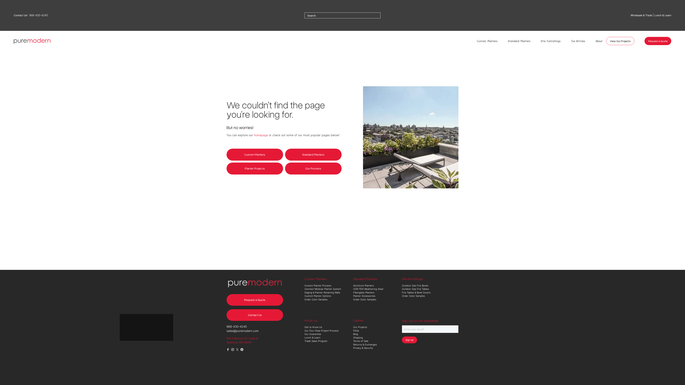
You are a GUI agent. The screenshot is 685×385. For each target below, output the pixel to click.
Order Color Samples (316, 299)
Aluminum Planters (364, 285)
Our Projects (360, 327)
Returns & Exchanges (365, 344)
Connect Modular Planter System (323, 289)
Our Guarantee (313, 334)
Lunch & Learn (312, 337)
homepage (261, 135)
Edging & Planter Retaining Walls (322, 292)
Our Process (313, 168)
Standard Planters (313, 154)
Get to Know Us (314, 327)
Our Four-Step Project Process (322, 330)
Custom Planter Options (318, 295)
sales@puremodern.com (243, 331)
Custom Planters (254, 154)
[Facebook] (228, 349)
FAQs (356, 330)
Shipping (358, 337)
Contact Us (255, 315)
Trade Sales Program (316, 341)
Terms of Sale (360, 341)
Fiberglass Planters (364, 292)
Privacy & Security (363, 347)
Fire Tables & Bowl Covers (416, 292)
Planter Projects (255, 168)
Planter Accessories (364, 295)
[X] (237, 349)
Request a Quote (658, 41)
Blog (355, 334)
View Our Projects (620, 41)
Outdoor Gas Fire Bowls (415, 285)
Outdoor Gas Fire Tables (415, 289)
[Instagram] (232, 349)
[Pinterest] (241, 349)
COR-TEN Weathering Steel (368, 289)
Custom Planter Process (318, 285)
